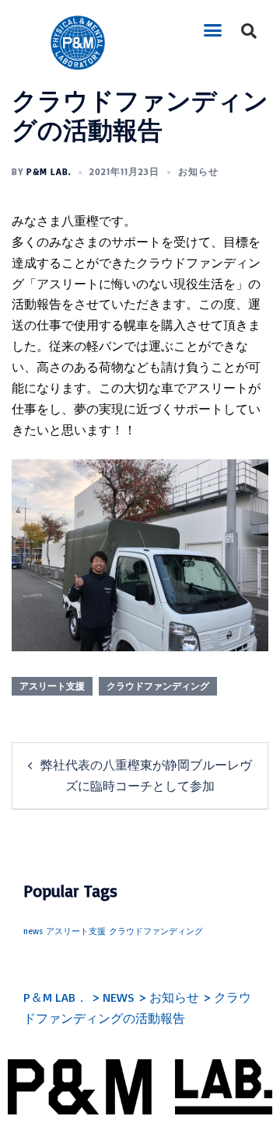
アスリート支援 (52, 686)
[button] (213, 30)
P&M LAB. (48, 171)
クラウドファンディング (158, 686)
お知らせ (198, 171)
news (33, 931)
